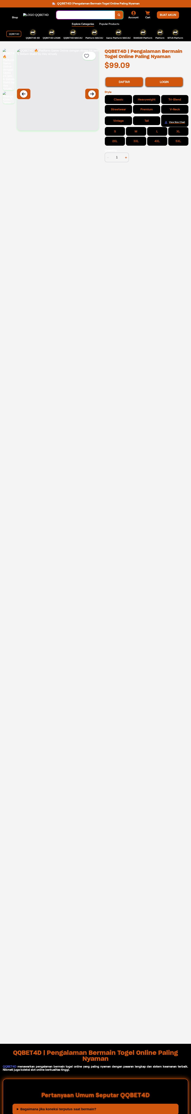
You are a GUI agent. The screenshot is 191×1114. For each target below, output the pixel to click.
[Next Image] (92, 94)
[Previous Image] (23, 94)
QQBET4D (9, 1066)
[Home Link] (36, 14)
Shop (15, 17)
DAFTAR (124, 81)
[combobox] (85, 15)
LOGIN (164, 81)
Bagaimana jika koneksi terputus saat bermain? (58, 1109)
